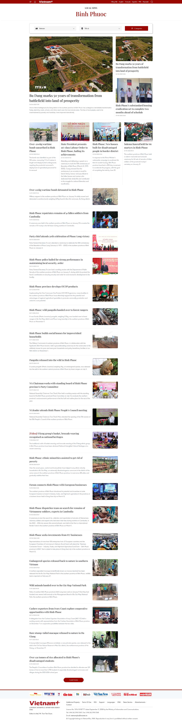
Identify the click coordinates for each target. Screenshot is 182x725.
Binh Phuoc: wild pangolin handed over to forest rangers (58, 309)
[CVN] (116, 694)
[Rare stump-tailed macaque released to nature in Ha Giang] (105, 639)
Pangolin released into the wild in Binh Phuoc (53, 360)
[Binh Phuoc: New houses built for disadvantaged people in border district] (107, 131)
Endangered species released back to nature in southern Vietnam (58, 562)
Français (127, 2)
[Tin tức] (68, 694)
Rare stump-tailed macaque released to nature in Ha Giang (56, 634)
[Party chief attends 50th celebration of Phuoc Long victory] (105, 243)
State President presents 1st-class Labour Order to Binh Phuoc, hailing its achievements (74, 149)
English (121, 2)
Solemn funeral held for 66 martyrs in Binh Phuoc (138, 145)
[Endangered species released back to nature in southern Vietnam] (105, 567)
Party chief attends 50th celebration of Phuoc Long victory (59, 236)
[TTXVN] (49, 694)
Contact (69, 705)
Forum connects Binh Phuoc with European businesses (58, 484)
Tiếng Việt (114, 2)
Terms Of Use (86, 702)
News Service (127, 702)
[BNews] (77, 694)
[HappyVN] (35, 694)
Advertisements (140, 702)
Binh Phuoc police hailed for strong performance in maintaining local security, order (56, 261)
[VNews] (58, 694)
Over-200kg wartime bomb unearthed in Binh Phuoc (42, 147)
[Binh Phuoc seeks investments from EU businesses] (105, 541)
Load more (74, 680)
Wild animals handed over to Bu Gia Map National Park (57, 585)
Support (101, 702)
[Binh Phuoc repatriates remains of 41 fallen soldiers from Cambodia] (105, 219)
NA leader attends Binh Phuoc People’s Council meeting (58, 410)
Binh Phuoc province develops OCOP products (53, 286)
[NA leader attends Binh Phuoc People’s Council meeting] (105, 417)
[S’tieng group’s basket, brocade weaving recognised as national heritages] (105, 440)
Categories (138, 28)
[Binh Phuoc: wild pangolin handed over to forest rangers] (105, 316)
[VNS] (100, 694)
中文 (140, 2)
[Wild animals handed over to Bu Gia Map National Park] (105, 592)
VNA (119, 702)
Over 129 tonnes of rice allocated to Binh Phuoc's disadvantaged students (54, 659)
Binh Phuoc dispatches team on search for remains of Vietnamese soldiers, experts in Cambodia (57, 509)
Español (134, 2)
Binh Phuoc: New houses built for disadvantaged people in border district (105, 147)
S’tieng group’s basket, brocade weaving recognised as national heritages (54, 435)
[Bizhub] (87, 694)
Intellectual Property (73, 702)
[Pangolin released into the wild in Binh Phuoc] (105, 366)
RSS (95, 702)
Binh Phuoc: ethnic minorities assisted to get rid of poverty (55, 459)
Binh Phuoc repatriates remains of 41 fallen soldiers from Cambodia (58, 214)
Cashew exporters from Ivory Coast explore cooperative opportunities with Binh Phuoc (58, 610)
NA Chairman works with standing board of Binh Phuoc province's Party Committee (58, 385)
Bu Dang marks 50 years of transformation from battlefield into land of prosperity (65, 98)
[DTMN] (130, 694)
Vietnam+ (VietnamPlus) (46, 1)
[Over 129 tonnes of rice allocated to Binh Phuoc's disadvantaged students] (105, 664)
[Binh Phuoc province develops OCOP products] (105, 293)
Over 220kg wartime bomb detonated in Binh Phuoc (56, 189)
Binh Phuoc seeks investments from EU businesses (55, 534)
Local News (91, 8)
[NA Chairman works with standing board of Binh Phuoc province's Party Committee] (105, 390)
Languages (111, 702)
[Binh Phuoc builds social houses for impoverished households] (105, 339)
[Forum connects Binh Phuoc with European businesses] (105, 491)
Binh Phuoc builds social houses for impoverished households (55, 335)
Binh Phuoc (91, 14)
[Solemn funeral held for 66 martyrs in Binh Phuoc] (138, 131)
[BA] (146, 694)
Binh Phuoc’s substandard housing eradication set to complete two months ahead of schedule (134, 109)
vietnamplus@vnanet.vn (79, 715)
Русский (145, 2)
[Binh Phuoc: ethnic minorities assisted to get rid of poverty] (105, 464)
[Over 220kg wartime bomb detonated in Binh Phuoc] (105, 196)
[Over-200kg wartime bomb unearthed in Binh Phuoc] (43, 131)
